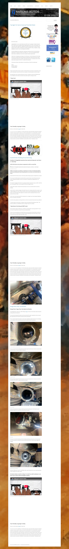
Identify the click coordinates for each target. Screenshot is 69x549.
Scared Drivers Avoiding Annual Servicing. (21, 157)
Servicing (11, 137)
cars (31, 133)
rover (35, 136)
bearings (40, 131)
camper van (21, 132)
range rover (28, 136)
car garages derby (15, 133)
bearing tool (37, 131)
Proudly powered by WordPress (25, 544)
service (37, 136)
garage (19, 135)
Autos (19, 128)
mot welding (23, 136)
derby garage (14, 135)
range (26, 136)
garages (31, 135)
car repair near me (21, 133)
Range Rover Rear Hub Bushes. (18, 306)
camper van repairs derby (27, 132)
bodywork (11, 132)
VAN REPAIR (21, 138)
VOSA (30, 138)
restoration (32, 136)
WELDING (32, 275)
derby (11, 135)
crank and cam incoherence (36, 133)
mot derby (14, 136)
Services (40, 136)
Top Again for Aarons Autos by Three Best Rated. (22, 25)
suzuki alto (17, 138)
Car (31, 132)
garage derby (22, 135)
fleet (17, 135)
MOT (27, 311)
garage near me (27, 135)
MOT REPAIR (19, 136)
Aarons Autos (26, 131)
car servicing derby (27, 133)
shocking (30, 137)
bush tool (15, 132)
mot (12, 136)
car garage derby (34, 132)
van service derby (26, 138)
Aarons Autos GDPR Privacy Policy (15, 544)
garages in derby (34, 135)
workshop (19, 131)
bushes (18, 132)
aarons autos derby (32, 131)
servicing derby (15, 137)
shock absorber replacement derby (23, 137)
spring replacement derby (36, 137)
